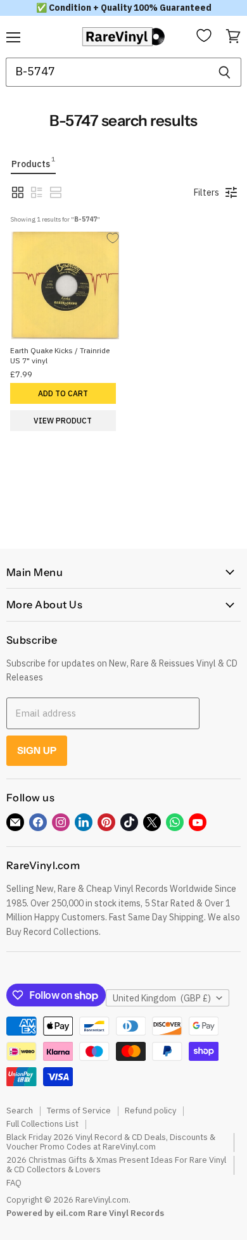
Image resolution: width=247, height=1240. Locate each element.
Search (19, 1110)
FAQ (14, 1182)
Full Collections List (42, 1123)
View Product (63, 420)
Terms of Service (79, 1110)
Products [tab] (33, 162)
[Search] (224, 72)
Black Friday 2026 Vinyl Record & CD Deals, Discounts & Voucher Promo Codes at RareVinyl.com (110, 1142)
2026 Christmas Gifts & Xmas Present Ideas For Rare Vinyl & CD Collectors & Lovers (116, 1165)
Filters (206, 192)
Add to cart (63, 393)
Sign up (36, 750)
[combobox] (107, 72)
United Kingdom (162, 998)
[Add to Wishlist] (113, 238)
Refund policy (150, 1110)
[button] (17, 192)
